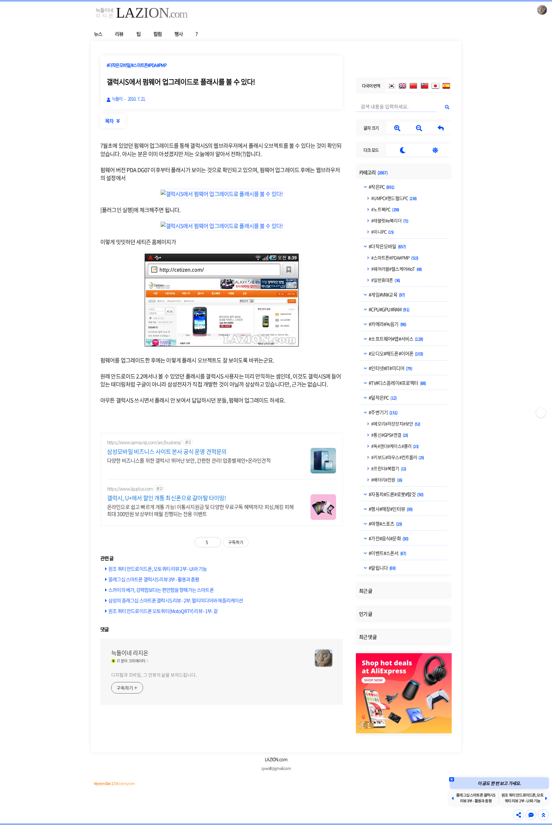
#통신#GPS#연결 (389, 435)
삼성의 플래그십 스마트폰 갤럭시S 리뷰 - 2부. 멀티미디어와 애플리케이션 (175, 600)
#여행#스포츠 (385, 523)
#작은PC (381, 186)
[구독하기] (541, 412)
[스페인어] (446, 86)
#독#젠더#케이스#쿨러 (394, 446)
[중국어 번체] (424, 86)
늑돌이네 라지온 (129, 653)
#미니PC (382, 231)
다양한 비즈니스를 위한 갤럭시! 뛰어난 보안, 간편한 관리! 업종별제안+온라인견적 (189, 460)
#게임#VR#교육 (386, 294)
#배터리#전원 (386, 479)
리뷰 (119, 33)
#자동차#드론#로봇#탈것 (395, 494)
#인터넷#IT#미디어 (390, 368)
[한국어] (391, 86)
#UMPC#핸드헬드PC (394, 198)
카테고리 (373, 172)
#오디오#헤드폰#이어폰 (395, 353)
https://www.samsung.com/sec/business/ (144, 442)
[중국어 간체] (413, 86)
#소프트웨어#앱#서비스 (395, 338)
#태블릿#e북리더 (389, 220)
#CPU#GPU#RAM (388, 309)
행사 (178, 33)
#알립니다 (381, 567)
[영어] (402, 86)
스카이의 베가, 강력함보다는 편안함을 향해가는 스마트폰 (161, 589)
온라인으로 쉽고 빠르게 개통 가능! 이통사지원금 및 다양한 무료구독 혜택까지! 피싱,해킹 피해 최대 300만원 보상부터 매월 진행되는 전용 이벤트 (200, 510)
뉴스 (98, 33)
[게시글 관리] (214, 542)
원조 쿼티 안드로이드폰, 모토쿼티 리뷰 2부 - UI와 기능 (157, 568)
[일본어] (435, 86)
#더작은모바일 (387, 246)
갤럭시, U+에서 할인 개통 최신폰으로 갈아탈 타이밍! (166, 498)
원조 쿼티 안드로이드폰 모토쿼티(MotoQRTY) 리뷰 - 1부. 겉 (163, 611)
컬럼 (157, 33)
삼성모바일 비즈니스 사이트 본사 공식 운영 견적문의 (166, 452)
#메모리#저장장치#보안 (395, 423)
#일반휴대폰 (385, 280)
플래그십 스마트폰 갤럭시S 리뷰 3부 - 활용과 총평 (153, 579)
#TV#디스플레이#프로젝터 (397, 382)
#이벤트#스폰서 (387, 553)
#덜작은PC (382, 397)
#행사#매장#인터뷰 (390, 508)
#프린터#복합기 (388, 468)
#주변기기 (382, 412)
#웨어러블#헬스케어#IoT (396, 269)
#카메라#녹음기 (387, 324)
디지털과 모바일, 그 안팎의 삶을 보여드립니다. (153, 674)
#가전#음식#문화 (388, 538)
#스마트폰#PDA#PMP (394, 257)
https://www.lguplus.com (130, 488)
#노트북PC (385, 209)
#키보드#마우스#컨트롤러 (397, 457)
